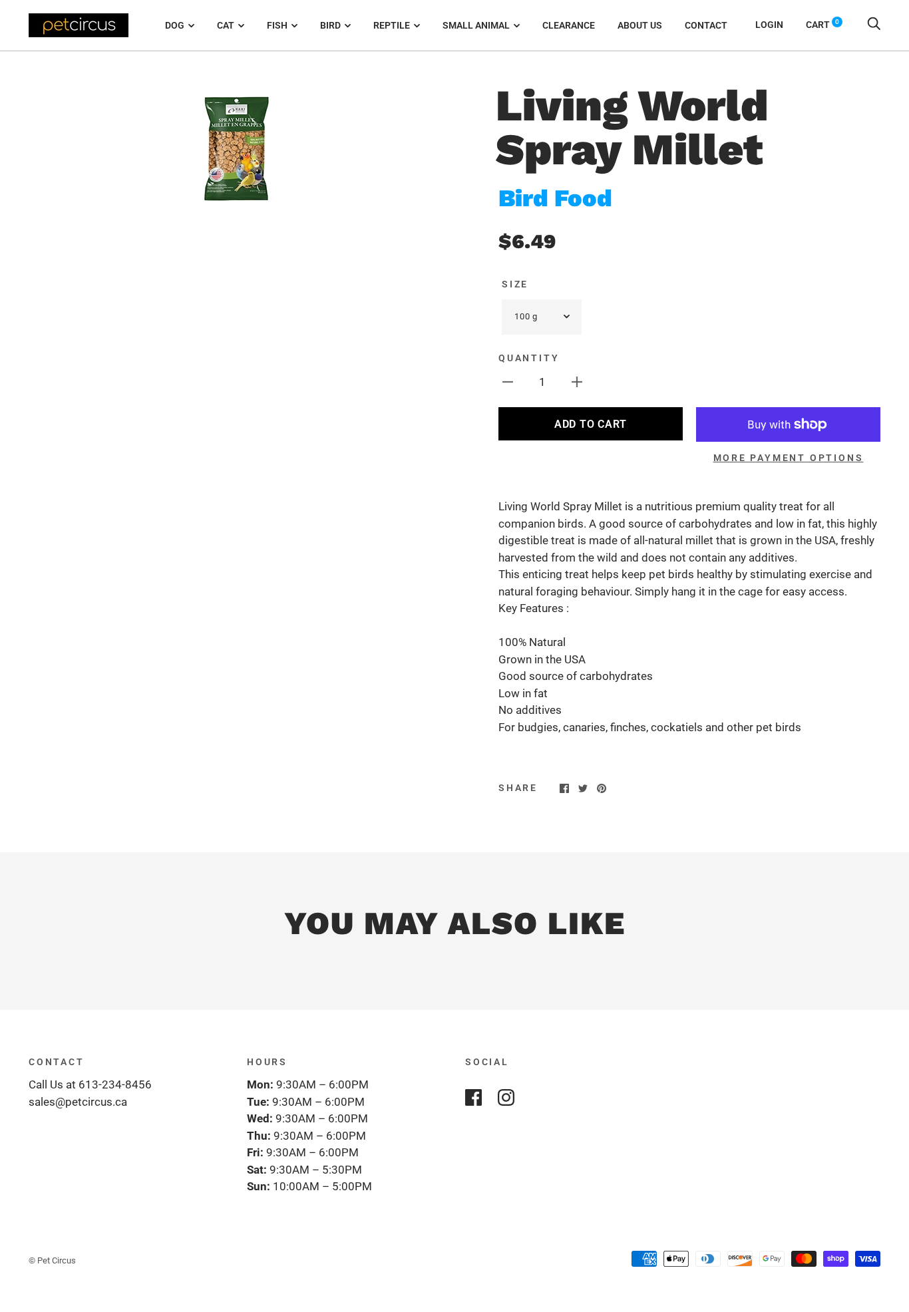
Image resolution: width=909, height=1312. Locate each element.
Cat (225, 25)
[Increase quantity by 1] (577, 382)
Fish (277, 25)
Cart (822, 24)
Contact (706, 25)
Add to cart (590, 424)
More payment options (788, 457)
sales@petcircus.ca (78, 1101)
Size (515, 284)
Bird (330, 25)
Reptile (391, 25)
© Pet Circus (52, 1260)
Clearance (568, 25)
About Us (640, 25)
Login (769, 24)
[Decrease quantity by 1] (507, 382)
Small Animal (476, 25)
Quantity (528, 358)
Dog (174, 25)
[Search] (873, 24)
